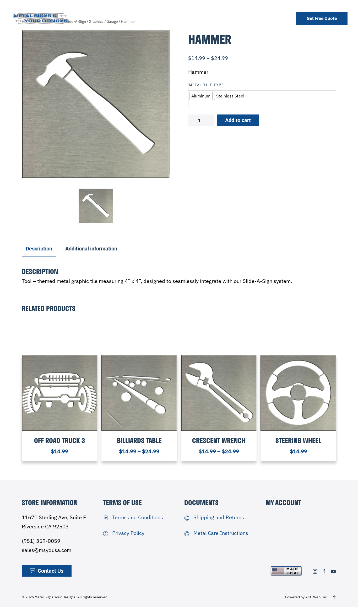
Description (39, 248)
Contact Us (50, 571)
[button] (334, 597)
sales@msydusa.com (46, 550)
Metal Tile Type (206, 85)
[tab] (36, 249)
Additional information (91, 248)
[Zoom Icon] (96, 104)
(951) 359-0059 (41, 540)
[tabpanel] (96, 104)
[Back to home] (40, 18)
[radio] (200, 96)
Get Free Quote (322, 18)
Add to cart (238, 120)
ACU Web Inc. (316, 597)
